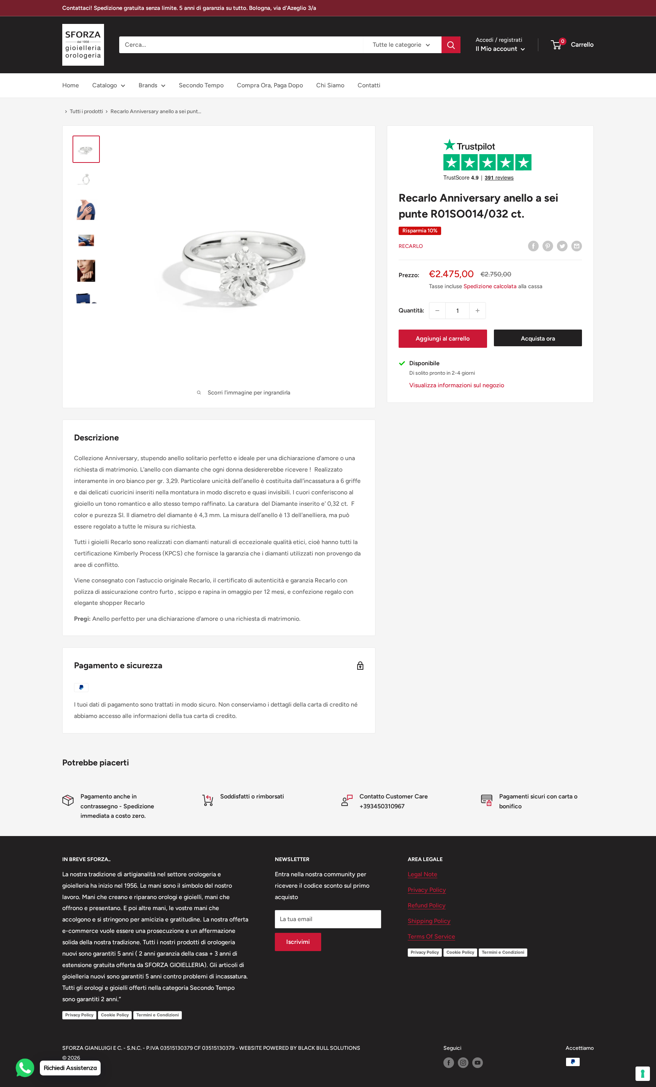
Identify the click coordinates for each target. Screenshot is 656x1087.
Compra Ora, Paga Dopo (270, 85)
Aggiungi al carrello (443, 338)
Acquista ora (538, 338)
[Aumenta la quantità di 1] (478, 311)
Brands (148, 85)
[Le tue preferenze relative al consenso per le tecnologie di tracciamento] (643, 1073)
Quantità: (411, 310)
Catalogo (104, 85)
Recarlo (411, 246)
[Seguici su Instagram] (463, 1062)
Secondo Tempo (201, 85)
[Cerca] (451, 44)
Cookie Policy (115, 1015)
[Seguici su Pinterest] (547, 245)
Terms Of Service (431, 936)
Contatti (369, 85)
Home (70, 85)
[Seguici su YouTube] (477, 1062)
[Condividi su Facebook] (533, 245)
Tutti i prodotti (86, 111)
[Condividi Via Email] (576, 245)
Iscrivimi (298, 941)
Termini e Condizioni (157, 1015)
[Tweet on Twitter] (562, 245)
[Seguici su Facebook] (448, 1062)
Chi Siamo (330, 85)
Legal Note (422, 874)
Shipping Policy (429, 921)
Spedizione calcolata (490, 286)
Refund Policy (427, 905)
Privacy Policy (79, 1015)
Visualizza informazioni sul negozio (456, 385)
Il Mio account (497, 48)
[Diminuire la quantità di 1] (437, 311)
